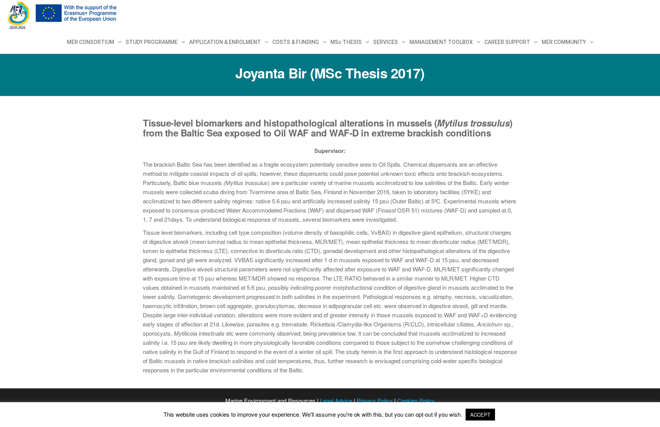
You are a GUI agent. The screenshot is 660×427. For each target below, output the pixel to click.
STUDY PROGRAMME (152, 42)
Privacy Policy (375, 400)
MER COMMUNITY (564, 42)
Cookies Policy (416, 400)
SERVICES (385, 42)
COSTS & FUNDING (295, 42)
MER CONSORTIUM (90, 42)
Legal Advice (336, 400)
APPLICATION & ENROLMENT (225, 42)
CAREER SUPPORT (507, 42)
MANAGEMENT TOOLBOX (441, 42)
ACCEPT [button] (480, 414)
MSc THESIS (346, 42)
